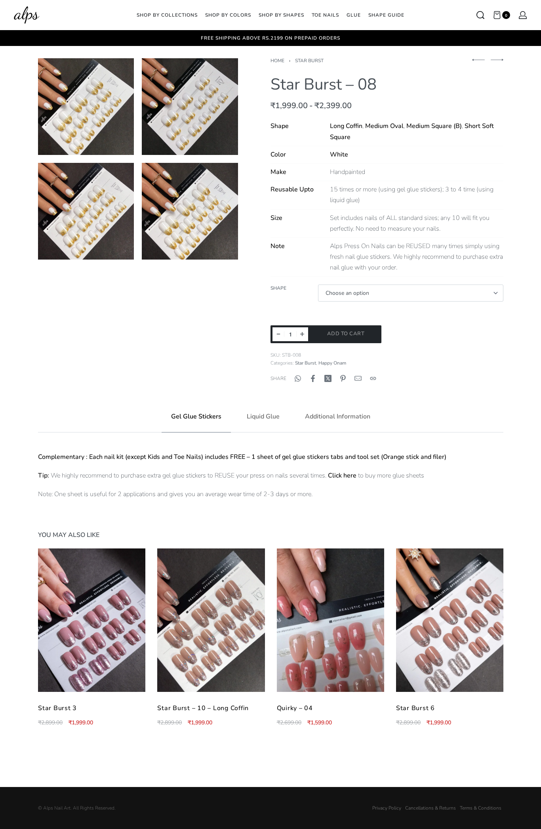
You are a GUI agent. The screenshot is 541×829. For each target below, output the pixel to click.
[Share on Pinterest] (343, 378)
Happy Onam (332, 363)
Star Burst (309, 60)
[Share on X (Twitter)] (327, 378)
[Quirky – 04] (330, 620)
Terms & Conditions (480, 808)
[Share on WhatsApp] (297, 378)
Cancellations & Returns (430, 808)
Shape (278, 288)
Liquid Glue (263, 416)
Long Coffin (346, 126)
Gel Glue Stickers (196, 416)
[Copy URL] (373, 378)
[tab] (196, 417)
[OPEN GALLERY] (86, 106)
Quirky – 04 (294, 708)
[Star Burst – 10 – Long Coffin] (211, 620)
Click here (342, 475)
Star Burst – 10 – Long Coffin (203, 708)
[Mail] (358, 378)
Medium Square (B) (434, 126)
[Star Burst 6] (449, 620)
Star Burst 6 (415, 708)
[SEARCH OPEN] (480, 15)
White (339, 154)
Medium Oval (384, 126)
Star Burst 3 (57, 708)
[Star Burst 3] (91, 620)
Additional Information (337, 416)
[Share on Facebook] (312, 378)
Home (277, 60)
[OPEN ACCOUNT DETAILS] (522, 15)
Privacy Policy (386, 808)
